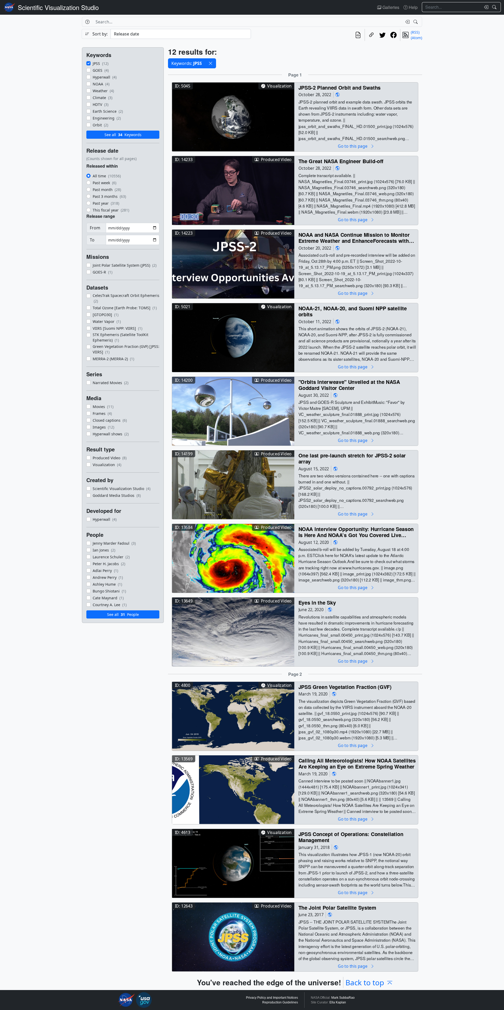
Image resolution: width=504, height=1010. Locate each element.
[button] (210, 63)
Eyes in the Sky (317, 602)
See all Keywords (122, 134)
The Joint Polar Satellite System (337, 907)
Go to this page (353, 146)
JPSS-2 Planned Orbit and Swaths (339, 87)
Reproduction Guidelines (280, 1002)
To (92, 240)
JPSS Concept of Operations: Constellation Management (350, 837)
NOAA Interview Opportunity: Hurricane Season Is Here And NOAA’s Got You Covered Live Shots (356, 532)
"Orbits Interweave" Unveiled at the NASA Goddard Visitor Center (349, 385)
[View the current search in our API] (358, 35)
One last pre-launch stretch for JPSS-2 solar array (352, 458)
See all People (123, 614)
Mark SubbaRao (343, 997)
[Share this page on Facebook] (393, 35)
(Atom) (416, 37)
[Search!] (495, 7)
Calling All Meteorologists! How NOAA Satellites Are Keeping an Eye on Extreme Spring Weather (357, 763)
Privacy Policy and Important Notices (272, 997)
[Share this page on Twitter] (382, 35)
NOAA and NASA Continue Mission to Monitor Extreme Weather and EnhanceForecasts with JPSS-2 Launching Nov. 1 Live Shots (354, 237)
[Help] (87, 22)
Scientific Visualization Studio (58, 7)
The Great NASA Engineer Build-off (341, 161)
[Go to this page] (233, 116)
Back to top (364, 982)
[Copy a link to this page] (371, 35)
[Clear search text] (485, 7)
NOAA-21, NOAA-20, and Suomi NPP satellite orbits (352, 311)
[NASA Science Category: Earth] (337, 95)
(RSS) (415, 32)
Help (413, 7)
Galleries (390, 7)
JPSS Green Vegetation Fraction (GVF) (345, 687)
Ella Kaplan (337, 1002)
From (95, 228)
